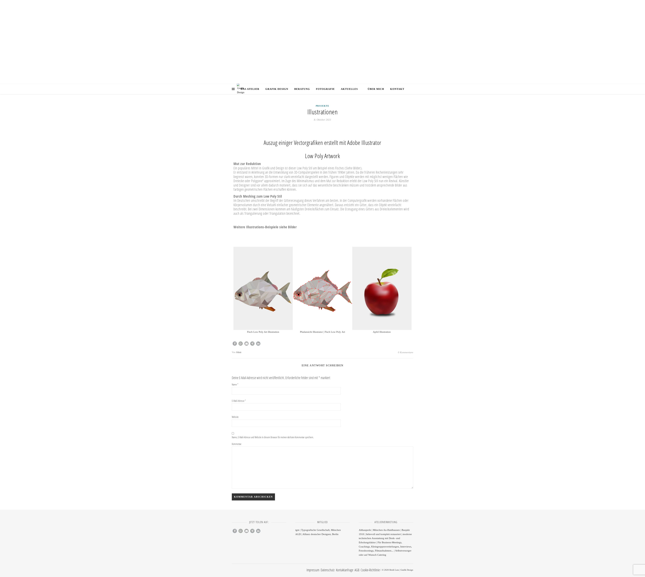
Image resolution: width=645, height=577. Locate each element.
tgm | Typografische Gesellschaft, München (318, 530)
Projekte (322, 106)
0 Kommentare (405, 352)
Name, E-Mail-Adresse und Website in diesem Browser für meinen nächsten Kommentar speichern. (273, 437)
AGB (357, 570)
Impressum (313, 570)
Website (235, 417)
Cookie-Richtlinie (370, 570)
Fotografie (325, 89)
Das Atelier (250, 89)
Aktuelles (349, 89)
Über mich (376, 89)
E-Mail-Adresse (239, 400)
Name (235, 384)
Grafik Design (323, 38)
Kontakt (397, 89)
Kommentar (236, 444)
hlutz (238, 352)
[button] (236, 290)
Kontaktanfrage (344, 570)
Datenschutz (328, 570)
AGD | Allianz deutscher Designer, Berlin (316, 534)
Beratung (302, 89)
